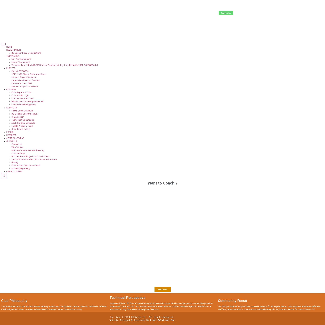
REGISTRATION (13, 50)
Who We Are (17, 147)
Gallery (14, 162)
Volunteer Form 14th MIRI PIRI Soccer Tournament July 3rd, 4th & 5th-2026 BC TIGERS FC (54, 65)
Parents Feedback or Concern (25, 80)
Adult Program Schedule (23, 123)
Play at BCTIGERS (20, 71)
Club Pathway (18, 153)
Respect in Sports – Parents (24, 86)
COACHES (11, 89)
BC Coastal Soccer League (24, 113)
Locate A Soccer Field (22, 126)
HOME (9, 47)
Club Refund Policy (20, 129)
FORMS (9, 132)
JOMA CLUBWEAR (15, 138)
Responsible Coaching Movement (27, 101)
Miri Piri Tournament (21, 59)
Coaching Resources (21, 92)
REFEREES (11, 135)
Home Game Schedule (22, 110)
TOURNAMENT (13, 56)
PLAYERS (10, 68)
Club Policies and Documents (25, 165)
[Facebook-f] (199, 4)
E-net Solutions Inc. (163, 320)
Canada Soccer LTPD (21, 83)
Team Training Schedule (22, 120)
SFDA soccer (17, 117)
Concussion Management (23, 104)
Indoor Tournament (20, 62)
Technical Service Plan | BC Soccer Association (34, 159)
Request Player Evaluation (23, 77)
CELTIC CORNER (14, 171)
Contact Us (16, 144)
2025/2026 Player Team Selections (28, 74)
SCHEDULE (11, 107)
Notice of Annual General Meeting (27, 150)
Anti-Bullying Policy (20, 168)
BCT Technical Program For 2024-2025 (30, 156)
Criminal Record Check (22, 98)
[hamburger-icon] (3, 44)
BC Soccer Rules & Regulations (26, 53)
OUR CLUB (11, 141)
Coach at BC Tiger (20, 95)
